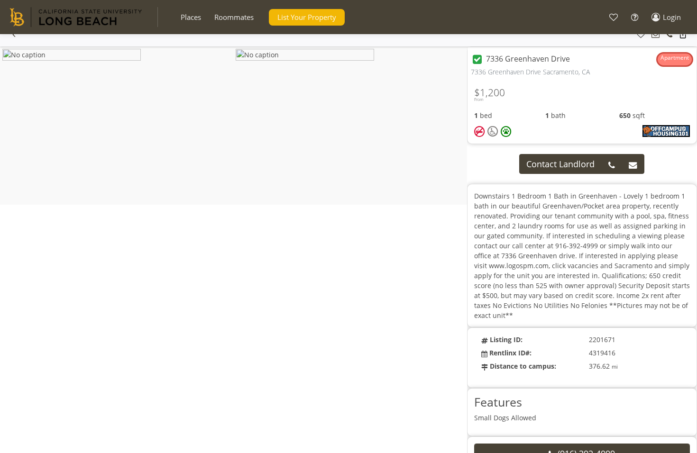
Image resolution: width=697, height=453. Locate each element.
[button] (191, 17)
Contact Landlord (560, 164)
